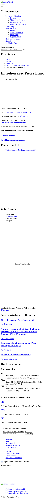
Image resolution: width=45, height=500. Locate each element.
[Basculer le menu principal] (2, 6)
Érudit (12, 31)
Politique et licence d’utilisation (17, 493)
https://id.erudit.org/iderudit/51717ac (19, 112)
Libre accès (14, 35)
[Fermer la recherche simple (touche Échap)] (4, 4)
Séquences (9, 63)
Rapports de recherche (18, 24)
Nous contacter (11, 447)
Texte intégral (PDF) (13, 150)
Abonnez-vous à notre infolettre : (15, 431)
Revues (13, 18)
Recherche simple (7, 47)
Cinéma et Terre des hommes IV (17, 65)
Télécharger (5, 310)
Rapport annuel (15, 37)
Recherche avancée (13, 39)
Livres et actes (15, 22)
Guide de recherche (13, 445)
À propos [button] (9, 28)
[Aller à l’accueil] (7, 2)
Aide (7, 441)
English (8, 41)
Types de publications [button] (13, 16)
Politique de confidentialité (15, 489)
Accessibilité (10, 443)
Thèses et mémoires (17, 20)
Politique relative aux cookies (16, 491)
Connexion (10, 26)
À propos (16, 28)
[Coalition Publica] (8, 484)
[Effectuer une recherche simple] (2, 4)
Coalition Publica (16, 33)
